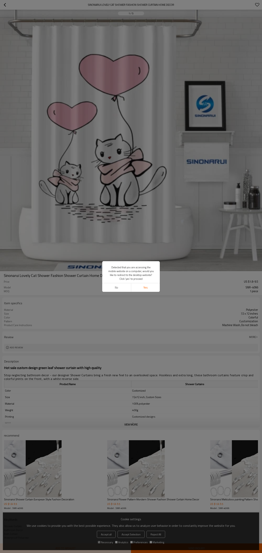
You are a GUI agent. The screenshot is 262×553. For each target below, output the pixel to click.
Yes (145, 287)
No (116, 287)
